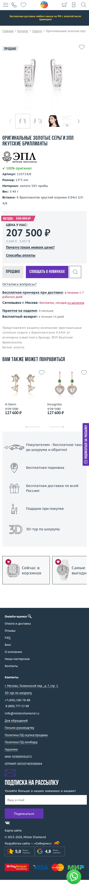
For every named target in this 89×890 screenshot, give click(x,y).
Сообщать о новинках (47, 272)
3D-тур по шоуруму (44, 541)
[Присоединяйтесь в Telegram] (16, 823)
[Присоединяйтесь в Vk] (7, 823)
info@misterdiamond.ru (22, 713)
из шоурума (75, 303)
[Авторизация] (74, 4)
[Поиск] (83, 4)
